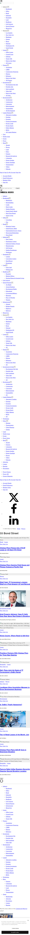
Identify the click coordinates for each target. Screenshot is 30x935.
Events (4, 138)
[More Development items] (11, 98)
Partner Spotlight (10, 162)
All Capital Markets (11, 132)
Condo (7, 204)
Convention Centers (11, 258)
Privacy (23, 528)
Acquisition (9, 67)
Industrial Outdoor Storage (13, 243)
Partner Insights (10, 160)
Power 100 (6, 474)
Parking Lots (9, 269)
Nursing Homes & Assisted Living (15, 278)
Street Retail (9, 235)
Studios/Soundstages (11, 250)
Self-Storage (9, 248)
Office (7, 11)
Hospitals (8, 274)
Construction (9, 102)
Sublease (8, 56)
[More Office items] (7, 218)
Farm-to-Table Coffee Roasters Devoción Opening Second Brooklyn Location (15, 770)
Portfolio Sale (9, 87)
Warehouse (9, 252)
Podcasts (8, 169)
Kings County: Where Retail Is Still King (14, 636)
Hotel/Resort (9, 261)
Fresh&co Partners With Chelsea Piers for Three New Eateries (14, 654)
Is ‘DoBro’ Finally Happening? (11, 704)
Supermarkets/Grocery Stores (13, 230)
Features (8, 154)
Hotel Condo (9, 207)
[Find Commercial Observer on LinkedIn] (14, 525)
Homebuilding (9, 202)
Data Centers (9, 239)
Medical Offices (10, 276)
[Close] (28, 920)
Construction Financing (12, 71)
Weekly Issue (6, 136)
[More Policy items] (7, 421)
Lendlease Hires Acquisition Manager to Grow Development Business (15, 688)
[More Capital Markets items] (12, 113)
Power (4, 141)
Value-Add (9, 91)
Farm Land (9, 267)
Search (17, 188)
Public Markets (10, 128)
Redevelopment (10, 106)
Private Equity (9, 125)
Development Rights (11, 289)
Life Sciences (9, 24)
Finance (5, 65)
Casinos (8, 256)
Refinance (8, 76)
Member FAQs (7, 180)
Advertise (5, 462)
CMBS (7, 69)
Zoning (8, 429)
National (8, 43)
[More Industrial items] (9, 237)
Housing (8, 423)
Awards (8, 145)
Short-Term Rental (11, 213)
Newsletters (6, 468)
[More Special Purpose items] (12, 282)
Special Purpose (10, 26)
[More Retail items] (7, 224)
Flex (7, 222)
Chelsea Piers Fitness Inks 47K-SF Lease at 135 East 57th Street (12, 549)
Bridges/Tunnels (10, 306)
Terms (18, 528)
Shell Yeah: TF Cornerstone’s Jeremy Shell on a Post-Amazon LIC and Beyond (15, 583)
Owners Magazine (8, 476)
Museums (8, 295)
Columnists (9, 158)
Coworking (9, 220)
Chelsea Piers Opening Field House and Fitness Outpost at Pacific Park (14, 566)
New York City (10, 35)
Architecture (9, 100)
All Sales (8, 95)
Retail (7, 13)
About (4, 894)
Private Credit (9, 123)
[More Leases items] (7, 50)
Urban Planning (10, 427)
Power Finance (7, 472)
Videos (7, 167)
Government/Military (11, 293)
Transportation (9, 164)
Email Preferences (8, 178)
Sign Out (18, 172)
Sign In (2, 172)
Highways (8, 308)
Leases (4, 50)
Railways (8, 310)
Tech (4, 134)
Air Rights (8, 284)
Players (8, 147)
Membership (9, 896)
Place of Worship (10, 297)
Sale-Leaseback (10, 89)
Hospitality (9, 17)
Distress (8, 74)
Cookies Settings (15, 928)
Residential (9, 9)
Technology (6, 418)
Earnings (8, 117)
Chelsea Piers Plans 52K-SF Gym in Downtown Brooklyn (13, 751)
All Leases (8, 63)
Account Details (7, 176)
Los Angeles (9, 33)
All (6, 347)
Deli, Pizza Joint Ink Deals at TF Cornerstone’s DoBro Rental (11, 671)
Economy (8, 119)
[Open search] (1, 186)
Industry (5, 196)
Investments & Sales (8, 367)
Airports (8, 304)
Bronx (7, 41)
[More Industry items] (8, 7)
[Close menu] (1, 190)
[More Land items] (6, 265)
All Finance (9, 80)
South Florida (9, 48)
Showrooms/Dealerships (12, 233)
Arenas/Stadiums (10, 287)
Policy (7, 151)
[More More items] (7, 143)
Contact (5, 464)
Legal (7, 149)
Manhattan (8, 37)
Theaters (8, 300)
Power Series (6, 438)
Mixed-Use (9, 28)
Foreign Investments (11, 121)
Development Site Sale (12, 84)
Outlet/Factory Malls (11, 228)
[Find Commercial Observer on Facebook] (14, 514)
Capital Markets (7, 113)
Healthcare (9, 22)
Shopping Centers (10, 226)
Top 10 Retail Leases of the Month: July (14, 734)
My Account (12, 172)
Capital (5, 857)
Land (7, 20)
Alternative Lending (11, 115)
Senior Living (9, 215)
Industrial (8, 15)
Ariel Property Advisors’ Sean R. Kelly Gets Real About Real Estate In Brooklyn (15, 615)
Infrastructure (6, 302)
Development (6, 97)
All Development (10, 110)
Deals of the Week (11, 61)
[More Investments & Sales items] (15, 367)
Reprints (5, 466)
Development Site (10, 836)
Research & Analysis (11, 156)
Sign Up (6, 172)
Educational (9, 291)
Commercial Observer (21, 908)
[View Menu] (1, 1)
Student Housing (10, 209)
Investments (6, 82)
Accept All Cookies (15, 932)
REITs (7, 130)
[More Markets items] (8, 30)
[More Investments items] (10, 82)
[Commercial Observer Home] (7, 3)
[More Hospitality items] (10, 254)
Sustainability (9, 108)
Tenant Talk (9, 58)
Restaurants (9, 263)
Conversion (9, 104)
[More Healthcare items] (9, 272)
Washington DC (10, 45)
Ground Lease (9, 54)
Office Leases (9, 52)
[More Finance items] (8, 65)
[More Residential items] (10, 198)
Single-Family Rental (11, 211)
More (4, 143)
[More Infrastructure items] (11, 302)
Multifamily (9, 200)
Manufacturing (10, 246)
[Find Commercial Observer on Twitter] (14, 502)
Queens (8, 39)
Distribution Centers (11, 241)
